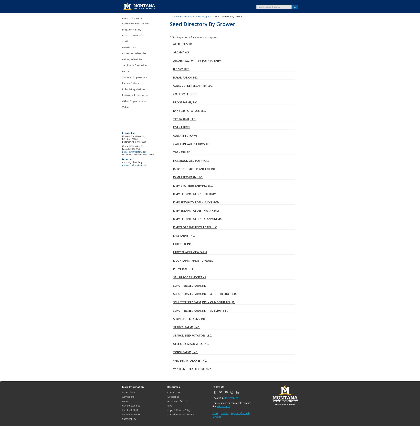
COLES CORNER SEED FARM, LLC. (193, 86)
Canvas (225, 413)
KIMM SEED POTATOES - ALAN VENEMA (197, 219)
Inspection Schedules (134, 53)
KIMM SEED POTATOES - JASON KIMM (196, 202)
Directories (173, 396)
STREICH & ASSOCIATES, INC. (191, 344)
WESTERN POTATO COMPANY (192, 369)
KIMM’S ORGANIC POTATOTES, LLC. (195, 227)
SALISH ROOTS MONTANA (189, 277)
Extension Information (135, 95)
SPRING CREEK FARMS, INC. (189, 319)
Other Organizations (134, 101)
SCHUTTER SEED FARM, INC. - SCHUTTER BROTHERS (205, 294)
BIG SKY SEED (181, 69)
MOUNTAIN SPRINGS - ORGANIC (193, 260)
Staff (125, 41)
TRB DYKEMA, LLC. (184, 119)
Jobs (169, 405)
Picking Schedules (132, 59)
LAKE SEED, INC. (182, 244)
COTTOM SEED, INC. (185, 94)
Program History (131, 29)
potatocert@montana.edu (134, 151)
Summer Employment (134, 77)
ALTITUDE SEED (182, 44)
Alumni (125, 401)
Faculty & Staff (130, 410)
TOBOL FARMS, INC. (185, 352)
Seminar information (134, 65)
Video (125, 107)
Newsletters (129, 47)
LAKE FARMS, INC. (184, 236)
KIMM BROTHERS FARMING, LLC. (193, 186)
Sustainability (129, 418)
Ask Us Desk (223, 406)
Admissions (128, 396)
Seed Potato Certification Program (192, 16)
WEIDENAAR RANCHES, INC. (190, 360)
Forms (125, 71)
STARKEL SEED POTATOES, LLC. (192, 335)
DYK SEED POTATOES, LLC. (189, 111)
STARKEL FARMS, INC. (186, 327)
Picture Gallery (130, 83)
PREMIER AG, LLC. (183, 269)
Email (215, 413)
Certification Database (135, 23)
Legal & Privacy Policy (179, 410)
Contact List (173, 392)
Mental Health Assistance (180, 414)
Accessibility (128, 392)
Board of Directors (133, 35)
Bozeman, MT (232, 397)
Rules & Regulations (133, 89)
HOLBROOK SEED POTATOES (191, 161)
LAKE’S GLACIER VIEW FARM (190, 252)
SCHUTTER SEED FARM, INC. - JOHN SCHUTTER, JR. (204, 302)
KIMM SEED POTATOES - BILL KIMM (194, 194)
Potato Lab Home (132, 18)
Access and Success (178, 401)
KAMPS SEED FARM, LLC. (188, 177)
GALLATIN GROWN (185, 136)
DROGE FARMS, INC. (185, 102)
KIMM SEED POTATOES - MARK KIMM (196, 210)
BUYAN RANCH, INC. (185, 77)
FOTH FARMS (181, 127)
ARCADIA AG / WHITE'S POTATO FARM (197, 61)
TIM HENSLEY (181, 152)
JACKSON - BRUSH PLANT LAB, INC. (194, 169)
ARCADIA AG (181, 52)
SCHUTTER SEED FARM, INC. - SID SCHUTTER (200, 310)
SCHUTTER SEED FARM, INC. (190, 285)
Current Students (131, 405)
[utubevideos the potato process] (142, 113)
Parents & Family (131, 414)
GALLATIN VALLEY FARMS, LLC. (192, 144)
